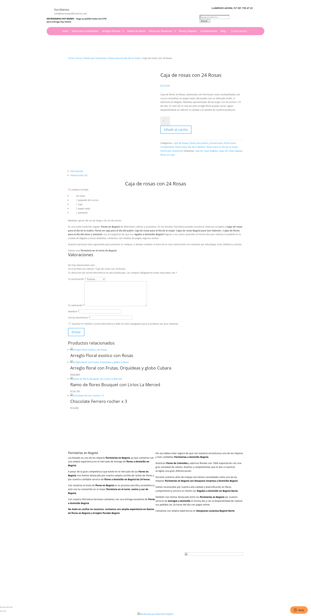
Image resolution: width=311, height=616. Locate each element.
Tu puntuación (77, 279)
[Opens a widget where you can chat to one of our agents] (299, 610)
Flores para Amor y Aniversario (206, 143)
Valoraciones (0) (78, 175)
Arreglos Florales (111, 31)
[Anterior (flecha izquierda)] (1, 611)
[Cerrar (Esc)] (11, 607)
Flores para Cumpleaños (85, 31)
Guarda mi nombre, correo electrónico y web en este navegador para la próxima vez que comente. (125, 323)
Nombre (73, 311)
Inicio (65, 31)
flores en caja (167, 154)
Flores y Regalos (188, 31)
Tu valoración (76, 305)
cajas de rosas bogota (230, 150)
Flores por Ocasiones (160, 31)
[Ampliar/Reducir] (1, 607)
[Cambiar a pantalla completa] (4, 607)
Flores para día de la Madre (190, 146)
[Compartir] (7, 607)
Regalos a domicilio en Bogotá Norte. (217, 490)
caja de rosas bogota (206, 150)
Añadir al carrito (176, 129)
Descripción (76, 171)
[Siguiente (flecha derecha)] (4, 611)
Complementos (208, 31)
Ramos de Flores (136, 31)
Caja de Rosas (180, 143)
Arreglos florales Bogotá (106, 513)
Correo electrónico (79, 317)
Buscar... (205, 20)
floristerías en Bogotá (177, 480)
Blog (223, 31)
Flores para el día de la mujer (125, 58)
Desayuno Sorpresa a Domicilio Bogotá (216, 480)
